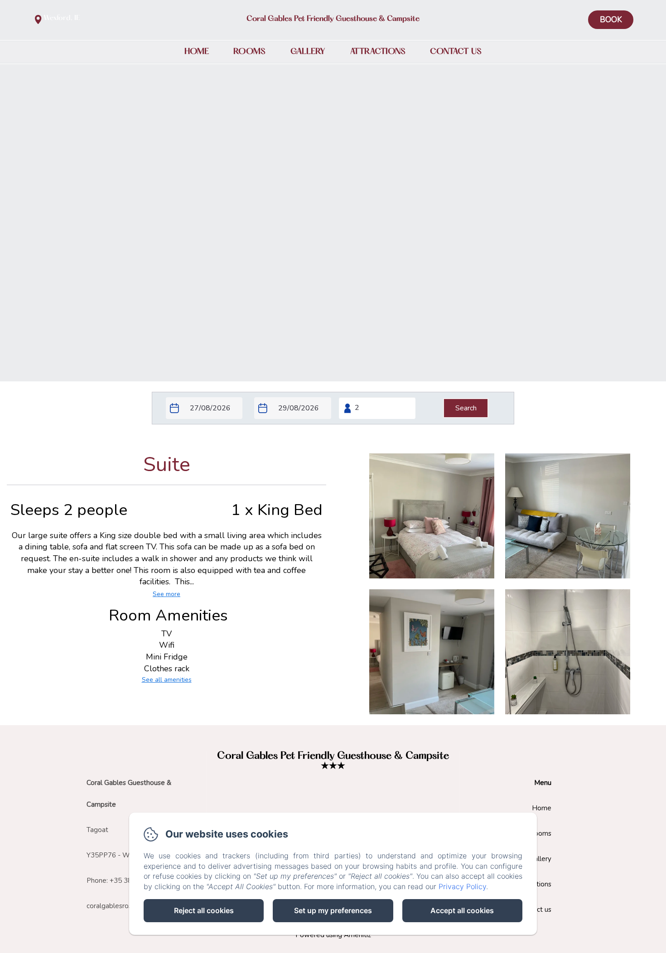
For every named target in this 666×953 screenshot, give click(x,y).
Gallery (307, 52)
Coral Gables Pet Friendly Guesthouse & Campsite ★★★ (333, 761)
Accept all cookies (462, 910)
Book (611, 19)
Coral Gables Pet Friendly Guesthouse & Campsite (333, 19)
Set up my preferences (333, 910)
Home (196, 52)
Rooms (249, 52)
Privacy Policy (462, 886)
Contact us (456, 52)
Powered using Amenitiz (333, 934)
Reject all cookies (204, 910)
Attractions (377, 52)
